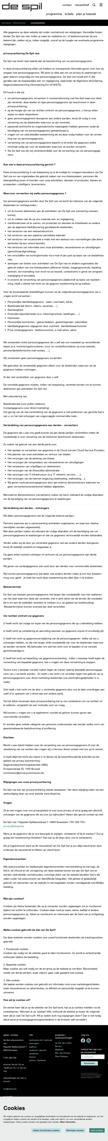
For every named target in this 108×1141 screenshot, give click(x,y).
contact (66, 5)
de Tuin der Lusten (63, 1043)
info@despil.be (9, 1089)
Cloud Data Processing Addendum (91, 1076)
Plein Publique (61, 1056)
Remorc (58, 1046)
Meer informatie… (68, 1122)
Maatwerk (59, 1049)
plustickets (34, 1053)
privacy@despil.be (13, 826)
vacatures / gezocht (37, 1050)
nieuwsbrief (82, 5)
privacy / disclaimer (37, 1060)
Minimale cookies (75, 1130)
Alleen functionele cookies (46, 1130)
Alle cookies (97, 1130)
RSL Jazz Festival (62, 1053)
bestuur (32, 1057)
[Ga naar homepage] (22, 7)
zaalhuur (33, 1047)
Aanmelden (89, 1063)
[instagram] (88, 1040)
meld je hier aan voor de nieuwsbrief (91, 1051)
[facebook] (83, 1040)
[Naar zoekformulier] (94, 5)
